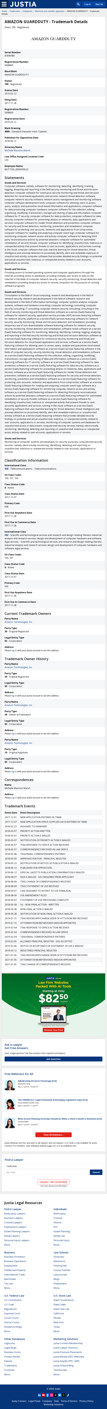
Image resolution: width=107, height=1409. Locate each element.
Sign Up (99, 4)
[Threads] (55, 1395)
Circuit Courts (11, 1317)
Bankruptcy (60, 1213)
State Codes (60, 1304)
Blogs (56, 1279)
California (59, 1313)
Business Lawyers (13, 1218)
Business (9, 1252)
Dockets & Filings (13, 1326)
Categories (27, 11)
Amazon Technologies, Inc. (18, 621)
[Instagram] (51, 1395)
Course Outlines (62, 1270)
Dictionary (59, 1256)
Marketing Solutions (66, 1339)
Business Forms (12, 1352)
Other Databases (14, 1339)
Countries (9, 1370)
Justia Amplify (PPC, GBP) (66, 1361)
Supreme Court (12, 1313)
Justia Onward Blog (64, 1365)
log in (14, 650)
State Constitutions (64, 1300)
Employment (10, 1265)
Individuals (60, 1209)
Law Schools (61, 1252)
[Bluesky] (59, 1395)
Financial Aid (60, 1265)
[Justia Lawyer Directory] (67, 1395)
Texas (57, 1326)
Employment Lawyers (15, 1226)
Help (56, 1401)
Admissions (59, 1261)
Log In (88, 4)
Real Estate (10, 1279)
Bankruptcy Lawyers (14, 1213)
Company (47, 1401)
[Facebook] (47, 1395)
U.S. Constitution (13, 1300)
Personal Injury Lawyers (16, 1240)
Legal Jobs (9, 1343)
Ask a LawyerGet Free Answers (16, 1046)
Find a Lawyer (14, 1160)
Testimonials (60, 1370)
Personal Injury (62, 1240)
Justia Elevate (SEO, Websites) (69, 1356)
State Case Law (61, 1309)
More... (7, 1244)
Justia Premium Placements (68, 1352)
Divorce (57, 1222)
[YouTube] (43, 1395)
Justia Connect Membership (68, 1343)
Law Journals (60, 1274)
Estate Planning (62, 1231)
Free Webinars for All (19, 1074)
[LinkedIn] (39, 1395)
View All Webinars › (54, 1134)
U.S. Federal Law (14, 1295)
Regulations (10, 1309)
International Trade (14, 1274)
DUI (56, 1226)
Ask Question (53, 1059)
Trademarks (14, 11)
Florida (57, 1317)
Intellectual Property (15, 1270)
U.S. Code (9, 1304)
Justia (4, 11)
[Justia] (23, 4)
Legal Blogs (10, 1347)
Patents (8, 1361)
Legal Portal (34, 1401)
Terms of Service (69, 1401)
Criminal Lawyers (13, 1222)
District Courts (11, 1322)
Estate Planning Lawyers (17, 1231)
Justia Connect (18, 1401)
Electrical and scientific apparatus (49, 11)
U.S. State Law (62, 1295)
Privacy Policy (86, 1401)
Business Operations (15, 1261)
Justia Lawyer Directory (66, 1347)
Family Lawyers (12, 1235)
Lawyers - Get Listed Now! (53, 1181)
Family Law (59, 1235)
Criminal (58, 1218)
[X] (63, 1395)
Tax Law (8, 1283)
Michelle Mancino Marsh (17, 150)
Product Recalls (12, 1356)
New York (59, 1322)
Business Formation (14, 1256)
